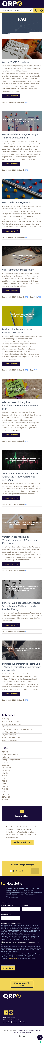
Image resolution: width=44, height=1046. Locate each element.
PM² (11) (5, 784)
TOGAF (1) (5, 800)
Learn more (13, 958)
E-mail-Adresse (7, 905)
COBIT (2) (5, 765)
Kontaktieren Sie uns (22, 984)
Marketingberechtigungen (12, 923)
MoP (35, 297)
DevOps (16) (6, 768)
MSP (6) (4, 778)
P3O (39, 297)
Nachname (6, 914)
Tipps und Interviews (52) (11, 740)
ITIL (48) (5, 773)
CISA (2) (4, 762)
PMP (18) (5, 789)
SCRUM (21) (6, 797)
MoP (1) (4, 776)
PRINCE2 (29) (6, 792)
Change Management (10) (11, 724)
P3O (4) (4, 781)
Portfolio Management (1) (11, 732)
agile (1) (5, 752)
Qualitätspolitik (26, 1032)
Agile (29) (5, 719)
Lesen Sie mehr (11, 96)
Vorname (26, 905)
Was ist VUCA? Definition (15, 62)
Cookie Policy (30, 1030)
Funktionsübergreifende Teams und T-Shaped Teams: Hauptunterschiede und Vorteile (21, 666)
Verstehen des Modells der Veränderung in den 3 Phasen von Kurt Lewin (20, 539)
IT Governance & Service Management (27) (17, 729)
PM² (35, 370)
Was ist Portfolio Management (18, 269)
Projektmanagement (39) (11, 737)
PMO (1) (5, 786)
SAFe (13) (5, 794)
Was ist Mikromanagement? (16, 202)
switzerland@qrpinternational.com (15, 1022)
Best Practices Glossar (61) (11, 722)
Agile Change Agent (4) (10, 754)
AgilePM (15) (6, 757)
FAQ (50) (5, 727)
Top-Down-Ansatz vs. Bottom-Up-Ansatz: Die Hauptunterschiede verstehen (20, 476)
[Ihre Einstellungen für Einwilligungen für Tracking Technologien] (40, 1042)
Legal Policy (21, 1030)
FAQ (26, 102)
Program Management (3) (11, 735)
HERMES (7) (6, 770)
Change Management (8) (11, 760)
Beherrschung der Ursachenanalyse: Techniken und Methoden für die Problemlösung (21, 606)
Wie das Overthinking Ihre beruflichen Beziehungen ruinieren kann (20, 405)
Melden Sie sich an (22, 842)
